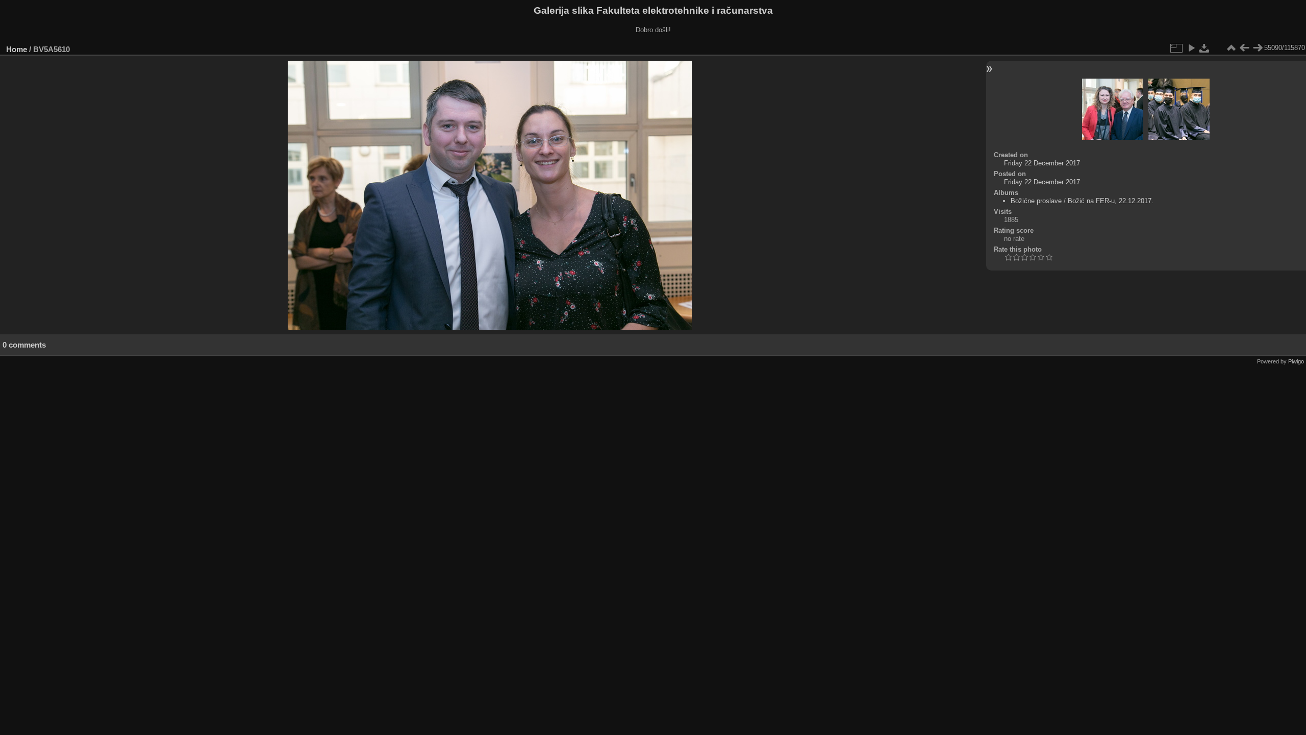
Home (16, 49)
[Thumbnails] (1231, 48)
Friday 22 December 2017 (1042, 163)
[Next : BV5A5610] (1257, 48)
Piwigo (1296, 361)
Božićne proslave (1036, 201)
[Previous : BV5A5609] (1244, 48)
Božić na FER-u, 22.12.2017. (1110, 201)
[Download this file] (1204, 48)
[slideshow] (1191, 48)
